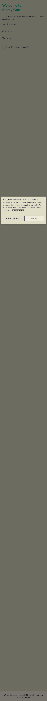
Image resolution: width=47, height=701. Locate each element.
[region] (23, 210)
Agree (34, 218)
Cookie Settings (12, 218)
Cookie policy (18, 211)
